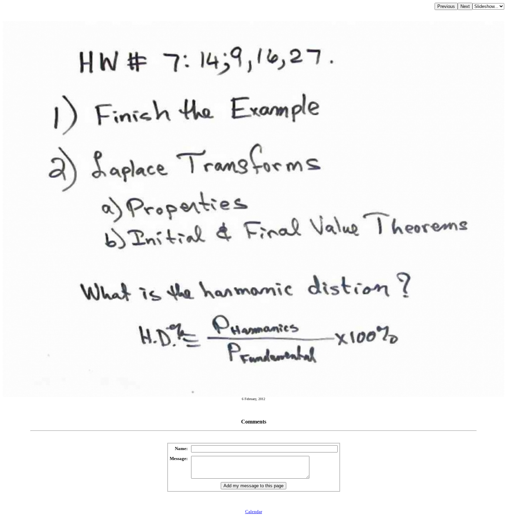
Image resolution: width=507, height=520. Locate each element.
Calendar (253, 511)
